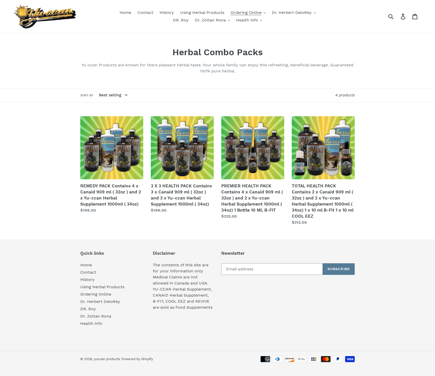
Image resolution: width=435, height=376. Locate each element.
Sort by (86, 95)
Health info (91, 323)
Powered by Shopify (137, 359)
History (87, 279)
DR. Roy (88, 308)
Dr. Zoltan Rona (95, 316)
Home (86, 265)
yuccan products (107, 359)
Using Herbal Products (102, 286)
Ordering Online (95, 294)
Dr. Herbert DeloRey (100, 301)
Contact (88, 272)
